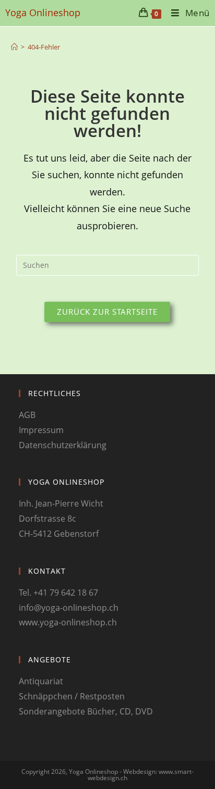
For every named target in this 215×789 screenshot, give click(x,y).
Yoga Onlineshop (42, 12)
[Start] (14, 47)
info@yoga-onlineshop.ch (68, 607)
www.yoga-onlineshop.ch (68, 622)
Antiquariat (41, 681)
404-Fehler (44, 47)
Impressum (41, 430)
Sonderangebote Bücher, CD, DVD (86, 711)
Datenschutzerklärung (62, 445)
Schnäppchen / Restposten (72, 696)
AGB (27, 415)
